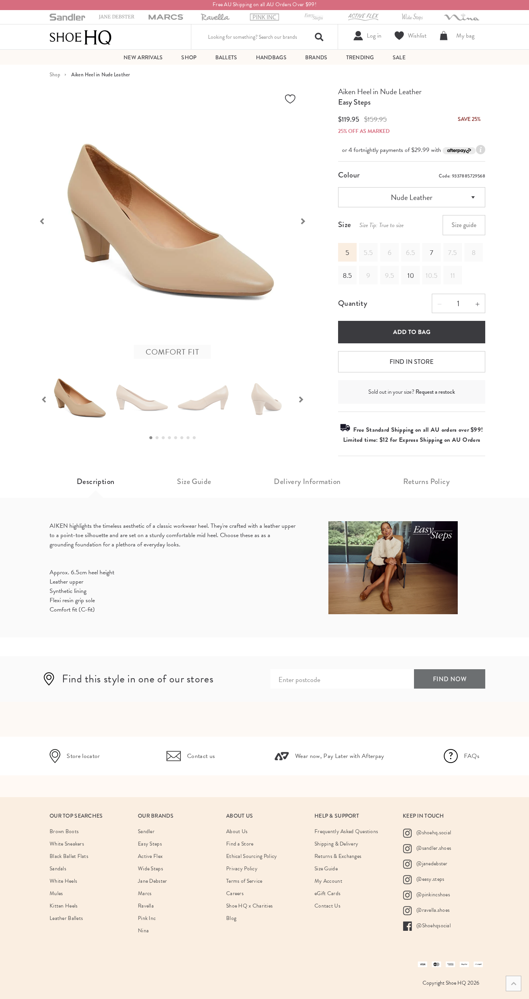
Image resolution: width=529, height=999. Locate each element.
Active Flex (150, 856)
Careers (235, 893)
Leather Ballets (66, 918)
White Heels (63, 881)
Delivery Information (307, 481)
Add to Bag (411, 332)
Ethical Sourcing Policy (251, 856)
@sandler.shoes (433, 848)
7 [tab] (190, 438)
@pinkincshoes (432, 894)
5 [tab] (178, 438)
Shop (55, 74)
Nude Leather (412, 197)
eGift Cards (327, 893)
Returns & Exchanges (337, 856)
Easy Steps (354, 102)
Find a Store (239, 844)
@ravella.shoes (432, 910)
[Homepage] (81, 37)
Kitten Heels (63, 906)
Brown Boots (64, 831)
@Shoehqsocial (433, 925)
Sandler (146, 831)
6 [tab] (184, 438)
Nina (143, 931)
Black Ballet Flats (69, 856)
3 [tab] (165, 438)
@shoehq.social (433, 832)
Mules (56, 893)
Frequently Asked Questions (346, 831)
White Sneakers (67, 844)
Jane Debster (152, 881)
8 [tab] (196, 438)
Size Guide (194, 481)
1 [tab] (153, 438)
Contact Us (327, 906)
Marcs (144, 893)
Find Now (450, 679)
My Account (328, 881)
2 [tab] (159, 438)
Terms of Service (244, 881)
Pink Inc (147, 918)
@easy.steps (429, 879)
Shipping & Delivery (336, 844)
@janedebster (431, 863)
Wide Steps (150, 869)
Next (307, 220)
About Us (236, 831)
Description (95, 481)
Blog (231, 918)
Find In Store (411, 361)
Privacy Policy (242, 869)
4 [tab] (171, 438)
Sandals (58, 869)
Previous (38, 220)
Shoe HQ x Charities (249, 906)
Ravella (146, 906)
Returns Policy (426, 481)
